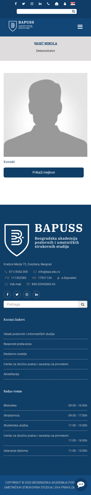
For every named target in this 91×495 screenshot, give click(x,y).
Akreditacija (11, 374)
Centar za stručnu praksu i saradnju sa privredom (36, 364)
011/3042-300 (18, 272)
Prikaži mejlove (44, 172)
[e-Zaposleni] (65, 4)
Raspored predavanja (18, 344)
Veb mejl (15, 284)
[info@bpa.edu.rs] (57, 4)
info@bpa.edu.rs (49, 272)
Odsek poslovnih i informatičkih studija (29, 334)
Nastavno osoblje (15, 354)
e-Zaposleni (68, 278)
